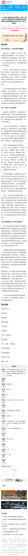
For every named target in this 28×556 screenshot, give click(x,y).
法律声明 (24, 539)
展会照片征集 (13, 541)
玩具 (13, 475)
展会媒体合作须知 (22, 541)
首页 (3, 6)
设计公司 (24, 6)
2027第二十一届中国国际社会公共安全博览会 (14, 529)
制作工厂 (4, 7)
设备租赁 (10, 7)
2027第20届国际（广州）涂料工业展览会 (12, 534)
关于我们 (4, 539)
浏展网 (3, 13)
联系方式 (10, 539)
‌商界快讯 (24, 7)
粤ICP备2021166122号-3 (12, 546)
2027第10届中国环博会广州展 (10, 531)
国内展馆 (10, 6)
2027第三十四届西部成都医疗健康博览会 (12, 516)
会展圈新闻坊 (4, 9)
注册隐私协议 (5, 541)
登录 (4, 466)
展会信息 (17, 6)
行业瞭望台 (18, 7)
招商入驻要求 (17, 539)
